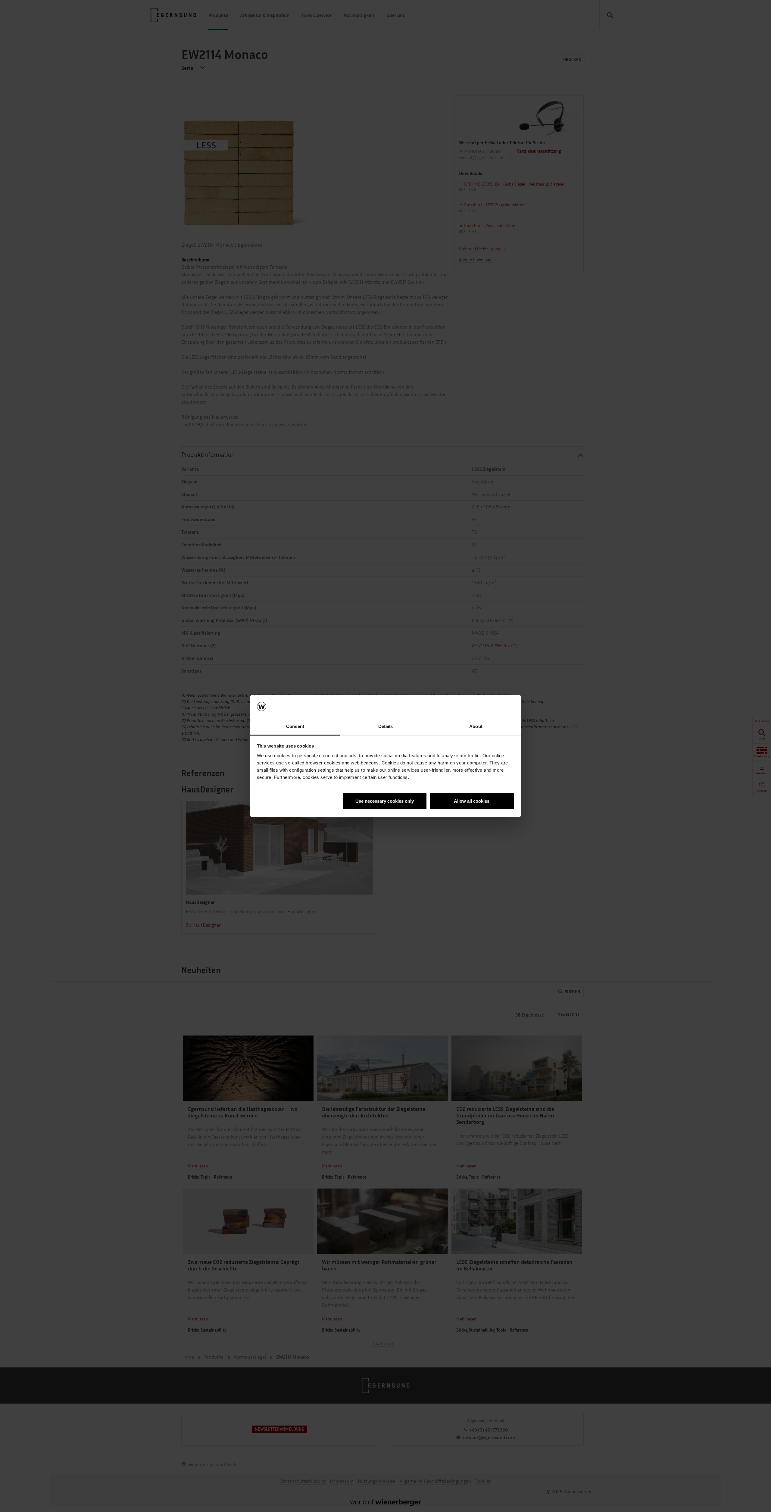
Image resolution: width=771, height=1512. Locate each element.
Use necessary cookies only (384, 801)
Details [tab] (385, 726)
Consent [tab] (295, 726)
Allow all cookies (471, 801)
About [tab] (475, 726)
